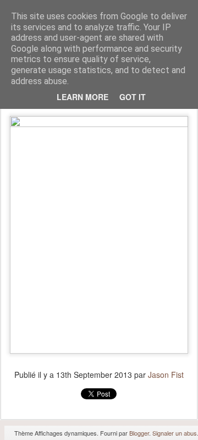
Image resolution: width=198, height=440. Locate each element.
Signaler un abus (174, 432)
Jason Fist (166, 374)
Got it (132, 96)
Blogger (139, 432)
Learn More (82, 96)
